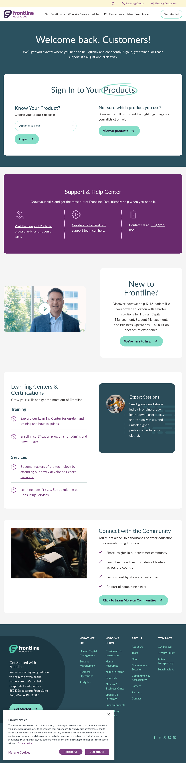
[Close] (109, 714)
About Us (137, 646)
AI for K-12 (99, 14)
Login (23, 139)
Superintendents (115, 705)
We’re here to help (137, 341)
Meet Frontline (136, 14)
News (135, 659)
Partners (137, 692)
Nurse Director (115, 672)
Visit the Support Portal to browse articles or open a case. (33, 231)
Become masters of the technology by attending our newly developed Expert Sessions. (48, 471)
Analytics (85, 682)
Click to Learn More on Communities (129, 600)
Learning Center (135, 3)
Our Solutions (53, 14)
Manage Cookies (19, 752)
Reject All (70, 752)
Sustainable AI (166, 669)
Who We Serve (77, 14)
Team (135, 652)
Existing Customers (166, 3)
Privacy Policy (166, 652)
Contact (136, 698)
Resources (115, 14)
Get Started (171, 14)
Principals (111, 678)
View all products (115, 130)
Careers (136, 686)
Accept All (97, 752)
